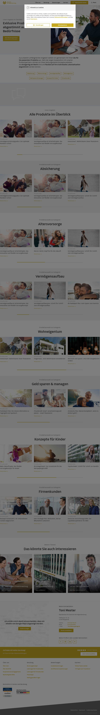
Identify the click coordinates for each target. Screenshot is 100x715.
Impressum (34, 19)
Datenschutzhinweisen (61, 17)
